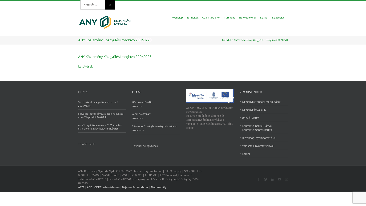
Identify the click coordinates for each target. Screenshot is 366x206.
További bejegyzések (145, 145)
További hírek (86, 144)
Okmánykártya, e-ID (254, 109)
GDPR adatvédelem (107, 187)
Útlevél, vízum (250, 117)
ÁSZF (81, 187)
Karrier (246, 153)
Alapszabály (158, 187)
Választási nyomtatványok (258, 145)
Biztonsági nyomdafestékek (259, 137)
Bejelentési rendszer (135, 187)
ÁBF (89, 187)
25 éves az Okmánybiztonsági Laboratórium (155, 126)
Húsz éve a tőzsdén (142, 102)
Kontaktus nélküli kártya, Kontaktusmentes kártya (257, 127)
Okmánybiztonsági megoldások (261, 101)
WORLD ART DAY (141, 114)
